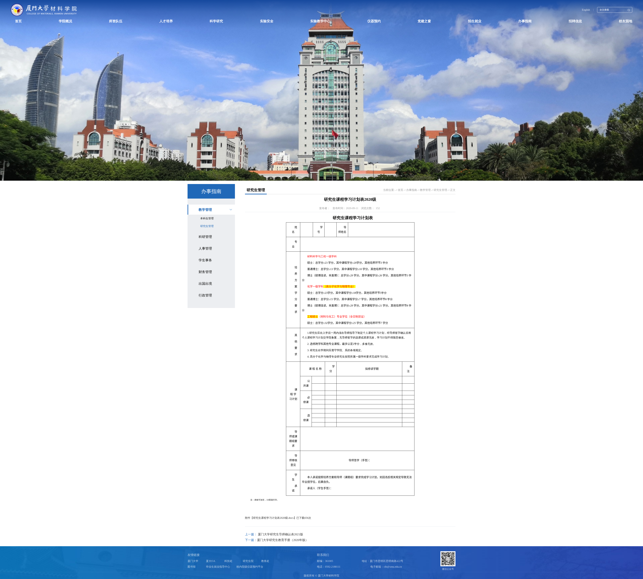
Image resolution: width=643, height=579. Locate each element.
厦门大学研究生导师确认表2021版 (280, 534)
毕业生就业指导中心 (218, 566)
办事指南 (525, 21)
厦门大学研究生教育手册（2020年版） (282, 540)
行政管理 (205, 295)
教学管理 (205, 209)
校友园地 (625, 21)
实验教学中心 (320, 21)
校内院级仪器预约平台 (249, 566)
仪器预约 (374, 21)
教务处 (265, 561)
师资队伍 (115, 21)
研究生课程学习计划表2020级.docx (273, 517)
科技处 (228, 561)
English (586, 9)
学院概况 (65, 21)
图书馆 (192, 566)
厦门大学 (193, 561)
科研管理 (205, 237)
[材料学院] (44, 10)
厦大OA (210, 561)
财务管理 (205, 272)
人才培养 (166, 21)
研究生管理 (207, 226)
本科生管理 (207, 218)
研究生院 (248, 561)
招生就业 (474, 21)
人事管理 (205, 248)
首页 (18, 21)
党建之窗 (424, 21)
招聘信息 (575, 21)
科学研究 (216, 21)
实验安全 (266, 21)
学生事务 (205, 260)
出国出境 (205, 283)
